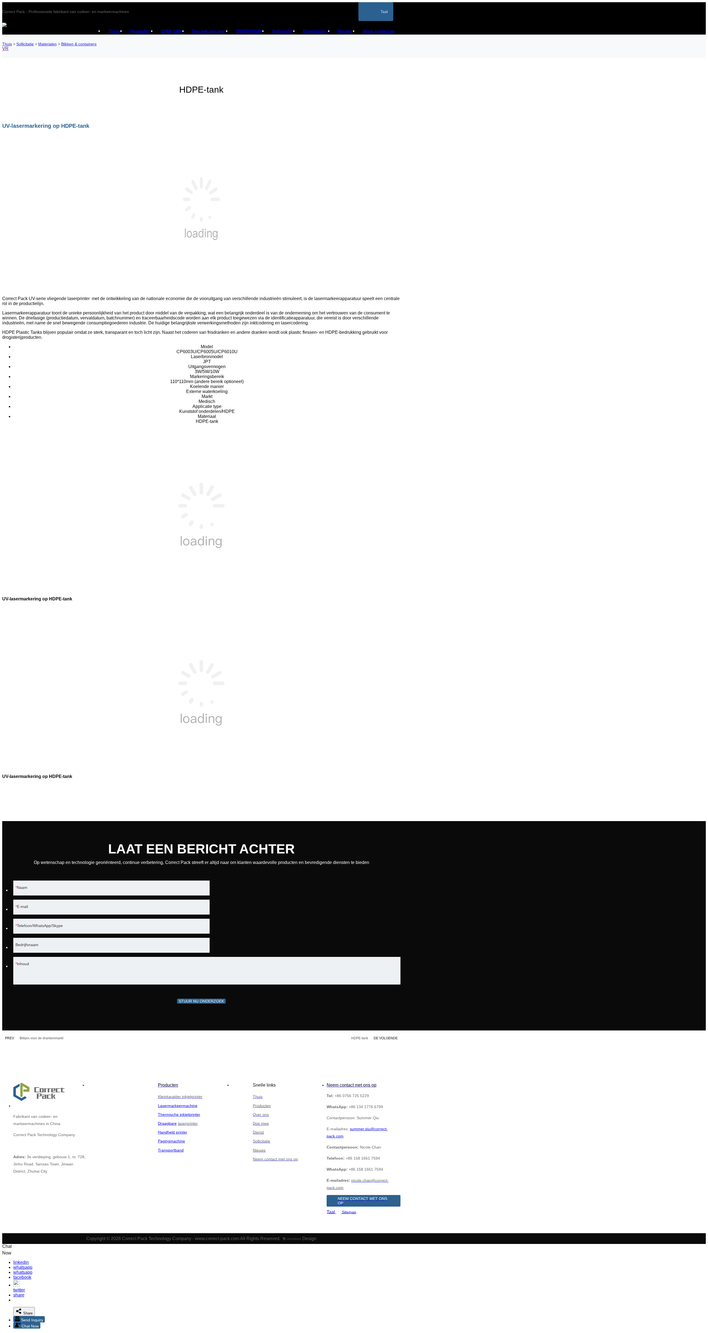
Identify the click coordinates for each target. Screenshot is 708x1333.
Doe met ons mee (208, 31)
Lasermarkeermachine (177, 1105)
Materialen (47, 44)
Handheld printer (172, 1132)
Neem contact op (379, 31)
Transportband (171, 1150)
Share (27, 1313)
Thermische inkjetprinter (179, 1114)
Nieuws (345, 31)
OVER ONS (171, 31)
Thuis (113, 31)
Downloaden (315, 31)
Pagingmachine (171, 1141)
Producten (140, 31)
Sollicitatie (282, 31)
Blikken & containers (79, 44)
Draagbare (167, 1123)
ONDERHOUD (248, 31)
